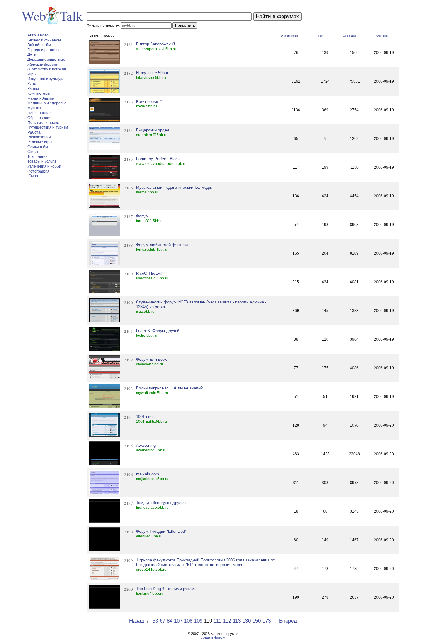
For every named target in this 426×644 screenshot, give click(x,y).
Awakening (146, 445)
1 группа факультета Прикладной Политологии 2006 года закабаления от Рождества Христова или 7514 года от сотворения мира (205, 562)
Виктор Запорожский (155, 44)
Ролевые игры (39, 142)
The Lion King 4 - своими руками (166, 588)
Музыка (34, 108)
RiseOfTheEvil (149, 273)
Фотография (38, 171)
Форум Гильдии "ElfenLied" (161, 531)
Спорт (33, 152)
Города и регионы (43, 50)
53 (155, 621)
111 (217, 621)
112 (227, 621)
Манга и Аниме (40, 98)
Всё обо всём (39, 45)
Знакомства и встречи (46, 69)
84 (169, 621)
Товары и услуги (41, 161)
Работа (34, 132)
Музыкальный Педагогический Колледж (174, 187)
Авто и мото (38, 35)
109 (198, 621)
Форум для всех (151, 359)
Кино (31, 84)
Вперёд (288, 621)
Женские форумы (43, 64)
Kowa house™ (149, 101)
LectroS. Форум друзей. (158, 330)
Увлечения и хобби (44, 166)
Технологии (37, 157)
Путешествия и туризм (47, 127)
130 (246, 621)
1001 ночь (145, 416)
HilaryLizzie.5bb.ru (152, 72)
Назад (136, 621)
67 (162, 621)
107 (178, 621)
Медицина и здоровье (46, 103)
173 (266, 621)
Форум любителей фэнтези (162, 244)
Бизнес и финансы (44, 40)
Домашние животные (46, 59)
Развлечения (39, 137)
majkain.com (147, 474)
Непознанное (39, 113)
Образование (39, 118)
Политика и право (43, 123)
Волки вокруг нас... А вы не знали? (169, 388)
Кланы (33, 89)
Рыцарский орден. (153, 130)
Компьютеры (38, 93)
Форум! (143, 216)
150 (256, 621)
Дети (31, 54)
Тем (320, 35)
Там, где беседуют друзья (161, 502)
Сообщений (352, 35)
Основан (383, 35)
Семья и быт (38, 147)
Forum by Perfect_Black (158, 158)
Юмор (32, 176)
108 (188, 621)
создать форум (213, 637)
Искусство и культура (46, 79)
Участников (289, 35)
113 (237, 621)
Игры (31, 74)
